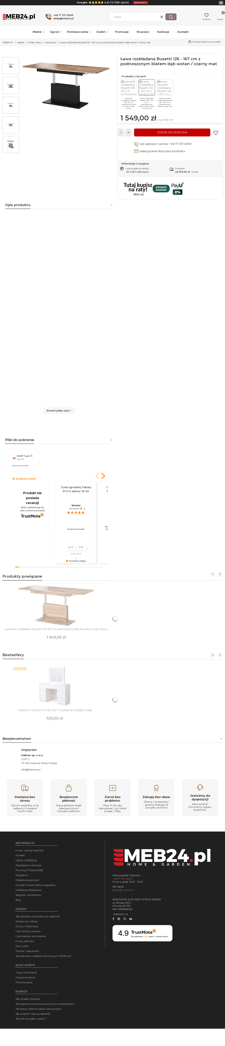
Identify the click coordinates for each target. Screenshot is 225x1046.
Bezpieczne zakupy (26, 921)
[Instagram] (124, 919)
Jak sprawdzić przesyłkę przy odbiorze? (37, 916)
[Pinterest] (118, 919)
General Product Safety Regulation (35, 885)
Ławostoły (50, 42)
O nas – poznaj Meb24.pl (29, 850)
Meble (20, 42)
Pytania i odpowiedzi (27, 951)
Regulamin (21, 875)
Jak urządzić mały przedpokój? (33, 1013)
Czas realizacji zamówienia (30, 936)
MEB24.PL (8, 42)
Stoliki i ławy (34, 42)
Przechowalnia (23, 982)
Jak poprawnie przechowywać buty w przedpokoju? (45, 1003)
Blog (18, 900)
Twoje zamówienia (26, 972)
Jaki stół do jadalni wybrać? (30, 1018)
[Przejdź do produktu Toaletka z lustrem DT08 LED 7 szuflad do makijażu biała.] (54, 686)
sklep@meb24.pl (123, 890)
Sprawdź (139, 2)
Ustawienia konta (25, 977)
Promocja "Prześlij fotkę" (29, 870)
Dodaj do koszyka (172, 132)
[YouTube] (130, 919)
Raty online (21, 946)
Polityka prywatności (27, 880)
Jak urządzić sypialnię (27, 998)
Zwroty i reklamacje (26, 926)
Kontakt (20, 855)
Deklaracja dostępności (28, 890)
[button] (171, 16)
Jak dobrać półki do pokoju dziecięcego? (38, 1008)
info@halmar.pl (30, 769)
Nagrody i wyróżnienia (28, 895)
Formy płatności (24, 941)
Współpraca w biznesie (28, 865)
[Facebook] (113, 919)
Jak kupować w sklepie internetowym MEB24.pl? (43, 956)
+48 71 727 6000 (180, 144)
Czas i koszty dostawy (28, 931)
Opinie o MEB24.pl (26, 860)
